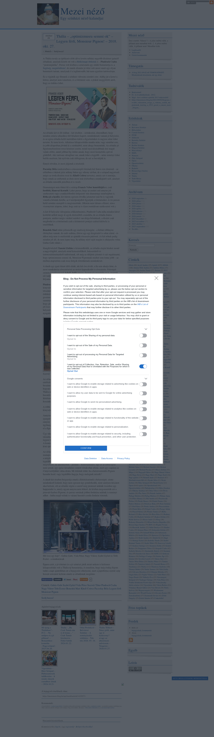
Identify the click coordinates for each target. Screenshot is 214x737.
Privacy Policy (123, 458)
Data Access (107, 458)
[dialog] (107, 368)
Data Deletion (90, 458)
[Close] (157, 279)
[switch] (143, 335)
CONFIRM (86, 448)
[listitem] (107, 329)
